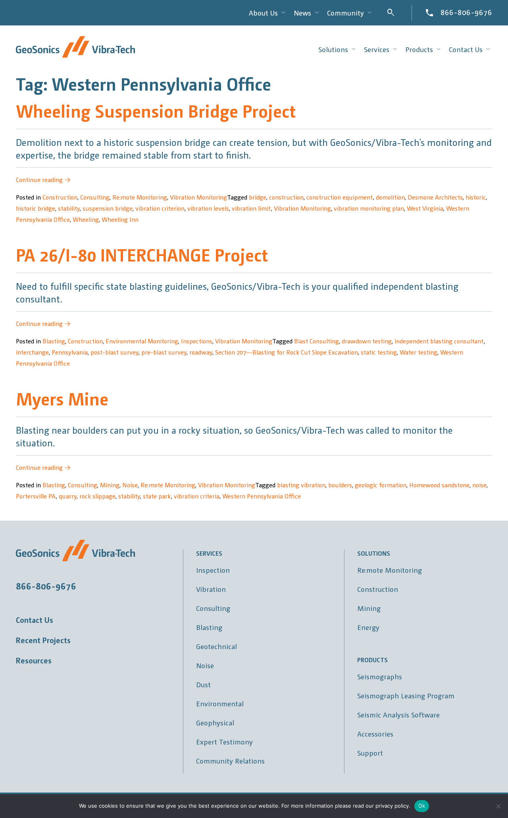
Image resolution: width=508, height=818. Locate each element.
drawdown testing (367, 341)
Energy (368, 627)
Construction (59, 197)
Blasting (53, 341)
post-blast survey (114, 352)
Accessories (375, 733)
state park (157, 496)
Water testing (418, 352)
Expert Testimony (224, 741)
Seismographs (379, 676)
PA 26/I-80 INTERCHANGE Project (142, 254)
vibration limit (251, 208)
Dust (203, 684)
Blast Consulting (316, 341)
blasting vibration (301, 485)
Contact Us (34, 619)
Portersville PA (36, 496)
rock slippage (97, 496)
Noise (130, 485)
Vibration (211, 588)
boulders (340, 485)
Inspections (196, 341)
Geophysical (215, 722)
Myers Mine (62, 398)
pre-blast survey (164, 352)
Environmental (220, 703)
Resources (34, 660)
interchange (32, 352)
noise (479, 485)
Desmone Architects (435, 197)
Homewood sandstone (439, 485)
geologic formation (380, 485)
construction (286, 197)
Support (370, 752)
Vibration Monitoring (198, 197)
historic (476, 197)
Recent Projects (43, 640)
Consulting (95, 197)
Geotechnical (216, 646)
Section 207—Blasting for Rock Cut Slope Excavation (286, 352)
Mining (109, 485)
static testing (379, 352)
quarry (68, 496)
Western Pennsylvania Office (261, 496)
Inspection (213, 569)
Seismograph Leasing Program (405, 695)
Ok (421, 805)
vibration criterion (160, 208)
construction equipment (339, 197)
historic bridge (35, 208)
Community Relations (230, 760)
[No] (498, 806)
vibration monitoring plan (369, 208)
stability (69, 208)
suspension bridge (108, 208)
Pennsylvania (70, 352)
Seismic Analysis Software (398, 714)
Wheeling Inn (120, 219)
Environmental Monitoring (142, 341)
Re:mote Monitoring (139, 197)
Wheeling (86, 219)
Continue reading (43, 179)
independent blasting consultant (439, 341)
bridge (257, 197)
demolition (390, 197)
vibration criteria (196, 496)
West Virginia (425, 208)
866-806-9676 (466, 12)
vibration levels (208, 208)
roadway (200, 352)
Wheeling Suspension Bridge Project (156, 110)
